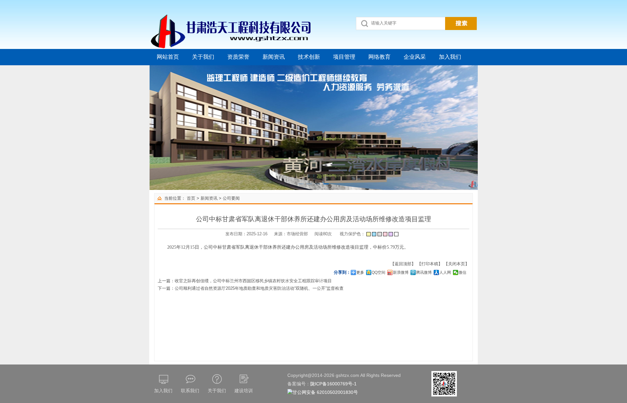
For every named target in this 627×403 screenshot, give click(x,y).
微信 (462, 272)
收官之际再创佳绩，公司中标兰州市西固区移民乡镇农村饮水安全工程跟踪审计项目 (253, 280)
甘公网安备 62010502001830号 (325, 392)
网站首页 (168, 57)
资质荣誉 (238, 57)
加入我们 (450, 57)
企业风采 (415, 57)
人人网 (445, 272)
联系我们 (190, 390)
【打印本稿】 (429, 263)
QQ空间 (378, 272)
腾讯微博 (424, 272)
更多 (360, 272)
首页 (191, 198)
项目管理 (344, 57)
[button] (301, 183)
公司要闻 (231, 198)
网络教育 (379, 57)
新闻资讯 (274, 57)
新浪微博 (401, 272)
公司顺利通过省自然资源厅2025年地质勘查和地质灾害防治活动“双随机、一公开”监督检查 (259, 288)
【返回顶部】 (403, 263)
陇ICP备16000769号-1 (333, 383)
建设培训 (243, 390)
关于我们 (203, 57)
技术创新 (309, 57)
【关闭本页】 (456, 263)
